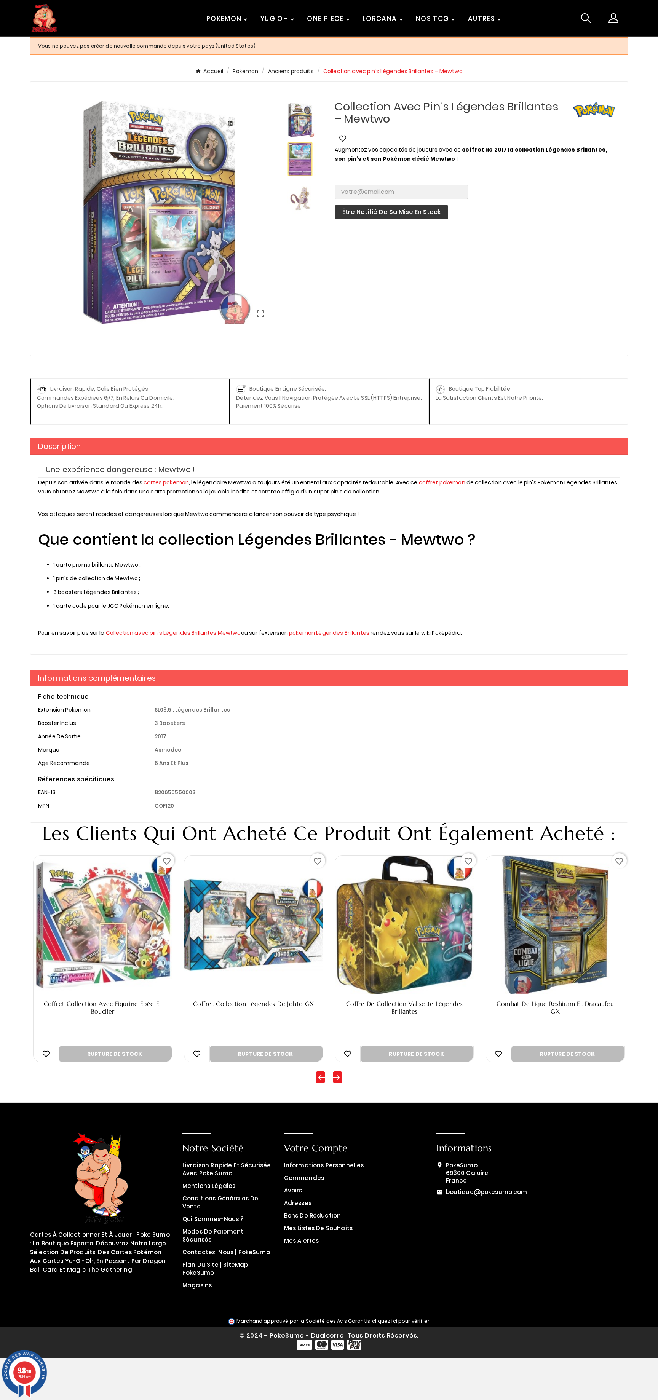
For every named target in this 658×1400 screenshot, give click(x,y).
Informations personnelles (324, 1165)
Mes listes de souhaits (318, 1228)
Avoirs (293, 1190)
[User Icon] (613, 18)
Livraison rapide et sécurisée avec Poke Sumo (226, 1169)
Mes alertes (301, 1241)
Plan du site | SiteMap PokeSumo (215, 1269)
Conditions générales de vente (220, 1202)
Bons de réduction (312, 1216)
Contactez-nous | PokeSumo (226, 1252)
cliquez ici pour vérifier (401, 1321)
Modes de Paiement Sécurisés (213, 1236)
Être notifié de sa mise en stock (391, 212)
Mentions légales (208, 1186)
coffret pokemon (442, 482)
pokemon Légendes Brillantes (329, 633)
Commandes (304, 1178)
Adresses (297, 1203)
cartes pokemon (166, 482)
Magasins (197, 1285)
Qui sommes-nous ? (213, 1219)
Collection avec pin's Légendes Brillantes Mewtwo (173, 633)
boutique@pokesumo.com (486, 1192)
